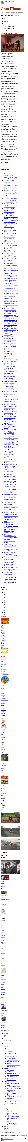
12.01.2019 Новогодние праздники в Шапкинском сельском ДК (11, 316)
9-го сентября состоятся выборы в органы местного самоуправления (11, 580)
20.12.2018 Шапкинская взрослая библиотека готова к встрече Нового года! (10, 345)
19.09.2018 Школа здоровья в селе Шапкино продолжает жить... (11, 554)
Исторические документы (14, 1088)
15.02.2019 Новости (9, 252)
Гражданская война (12, 1056)
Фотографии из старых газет (4, 1012)
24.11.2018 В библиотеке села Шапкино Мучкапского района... (10, 392)
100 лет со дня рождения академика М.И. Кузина (3, 886)
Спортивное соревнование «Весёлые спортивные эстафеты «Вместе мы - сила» (11, 518)
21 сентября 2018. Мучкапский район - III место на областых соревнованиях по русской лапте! (11, 547)
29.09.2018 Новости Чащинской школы (9, 513)
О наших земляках (12, 1058)
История (6, 1068)
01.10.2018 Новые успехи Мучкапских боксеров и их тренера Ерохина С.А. (11, 507)
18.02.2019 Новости (9, 242)
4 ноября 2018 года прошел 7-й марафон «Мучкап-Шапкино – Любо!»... (11, 439)
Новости (6, 21)
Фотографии (4, 162)
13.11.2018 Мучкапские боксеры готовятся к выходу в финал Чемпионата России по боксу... (10, 419)
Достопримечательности (13, 1061)
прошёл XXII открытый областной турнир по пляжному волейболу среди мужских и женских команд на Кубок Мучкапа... (3, 741)
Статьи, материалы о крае (14, 1096)
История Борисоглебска (13, 1075)
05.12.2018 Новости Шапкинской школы (9, 370)
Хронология (10, 1071)
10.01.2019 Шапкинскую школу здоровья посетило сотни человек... (10, 321)
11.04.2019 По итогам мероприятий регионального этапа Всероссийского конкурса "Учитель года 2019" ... (10, 183)
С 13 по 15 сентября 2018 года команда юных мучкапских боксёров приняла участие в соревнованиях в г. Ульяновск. (10, 562)
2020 (5, 593)
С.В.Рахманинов (11, 1103)
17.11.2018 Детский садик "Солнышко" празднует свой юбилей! (11, 412)
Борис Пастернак (11, 1101)
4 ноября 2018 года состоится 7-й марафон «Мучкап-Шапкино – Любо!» (10, 453)
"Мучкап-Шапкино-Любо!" (3, 695)
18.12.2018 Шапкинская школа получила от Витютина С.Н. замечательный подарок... (10, 352)
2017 (5, 603)
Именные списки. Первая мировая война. (13, 1065)
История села (10, 1070)
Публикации (7, 1036)
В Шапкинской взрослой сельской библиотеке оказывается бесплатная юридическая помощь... (10, 496)
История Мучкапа (11, 1078)
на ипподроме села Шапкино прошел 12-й (3, 792)
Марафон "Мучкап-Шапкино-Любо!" (12, 1124)
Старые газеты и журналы (14, 1086)
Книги (8, 1095)
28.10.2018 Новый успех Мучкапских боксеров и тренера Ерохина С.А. (10, 459)
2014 (5, 613)
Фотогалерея (7, 1130)
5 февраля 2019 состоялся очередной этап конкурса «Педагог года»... (10, 266)
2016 (5, 606)
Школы (9, 1063)
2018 (5, 600)
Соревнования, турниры (13, 1116)
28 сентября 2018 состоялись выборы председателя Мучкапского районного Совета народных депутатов (11, 526)
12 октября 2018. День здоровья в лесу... (9, 483)
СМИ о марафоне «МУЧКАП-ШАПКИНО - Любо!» (11, 426)
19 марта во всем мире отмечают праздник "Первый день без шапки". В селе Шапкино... (11, 176)
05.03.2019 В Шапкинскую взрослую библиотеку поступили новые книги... (11, 221)
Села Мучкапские (11, 1080)
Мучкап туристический (8, 262)
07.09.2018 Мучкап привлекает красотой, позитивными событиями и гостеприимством (11, 575)
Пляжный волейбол (12, 1118)
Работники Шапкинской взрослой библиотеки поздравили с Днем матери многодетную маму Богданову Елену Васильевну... (11, 385)
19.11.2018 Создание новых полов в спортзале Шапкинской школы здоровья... (10, 407)
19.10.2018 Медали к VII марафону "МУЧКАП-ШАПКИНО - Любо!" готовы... (10, 467)
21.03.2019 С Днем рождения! (9, 209)
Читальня (6, 1081)
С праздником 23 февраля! (11, 230)
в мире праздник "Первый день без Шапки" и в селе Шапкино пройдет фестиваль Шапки (3, 636)
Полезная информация (7, 1127)
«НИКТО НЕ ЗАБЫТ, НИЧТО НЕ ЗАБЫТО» (13, 1054)
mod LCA (5, 617)
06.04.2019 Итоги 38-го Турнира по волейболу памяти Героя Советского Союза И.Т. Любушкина (10, 193)
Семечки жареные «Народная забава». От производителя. (5, 1026)
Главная (6, 18)
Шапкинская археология (13, 1073)
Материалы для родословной (11, 1090)
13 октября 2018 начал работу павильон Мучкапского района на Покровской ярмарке (10, 478)
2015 (5, 610)
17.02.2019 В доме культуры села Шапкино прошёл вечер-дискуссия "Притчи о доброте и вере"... (10, 247)
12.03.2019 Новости (9, 212)
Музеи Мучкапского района (7, 1039)
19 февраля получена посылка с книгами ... (9, 237)
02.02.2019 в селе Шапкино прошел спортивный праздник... (11, 271)
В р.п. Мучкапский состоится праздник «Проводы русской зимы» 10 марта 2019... (11, 216)
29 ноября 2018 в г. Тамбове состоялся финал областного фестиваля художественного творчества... (10, 376)
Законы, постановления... (13, 1100)
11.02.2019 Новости (9, 257)
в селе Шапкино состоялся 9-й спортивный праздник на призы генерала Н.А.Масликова (5, 664)
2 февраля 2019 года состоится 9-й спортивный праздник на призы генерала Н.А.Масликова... (11, 302)
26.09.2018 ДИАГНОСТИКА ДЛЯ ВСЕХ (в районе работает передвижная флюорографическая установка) (10, 538)
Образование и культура (13, 1060)
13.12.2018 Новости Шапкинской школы (9, 359)
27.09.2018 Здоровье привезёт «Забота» (9, 531)
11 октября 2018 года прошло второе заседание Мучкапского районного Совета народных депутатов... (10, 489)
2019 (5, 596)
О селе (8, 1048)
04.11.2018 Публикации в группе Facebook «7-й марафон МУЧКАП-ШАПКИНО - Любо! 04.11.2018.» (10, 433)
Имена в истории (11, 1093)
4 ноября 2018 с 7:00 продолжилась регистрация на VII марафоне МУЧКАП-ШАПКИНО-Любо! (11, 446)
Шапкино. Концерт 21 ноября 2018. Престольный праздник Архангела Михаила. (11, 400)
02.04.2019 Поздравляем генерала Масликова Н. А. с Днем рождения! (11, 200)
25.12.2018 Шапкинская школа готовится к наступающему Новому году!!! (10, 339)
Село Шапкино (16, 1132)
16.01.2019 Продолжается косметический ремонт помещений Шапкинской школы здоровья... (10, 310)
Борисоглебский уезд (12, 1076)
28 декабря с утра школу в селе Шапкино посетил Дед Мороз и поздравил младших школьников (11, 331)
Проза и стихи (10, 1098)
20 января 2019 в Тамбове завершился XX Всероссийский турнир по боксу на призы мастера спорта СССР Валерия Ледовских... (11, 279)
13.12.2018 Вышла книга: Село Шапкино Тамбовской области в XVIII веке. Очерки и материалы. (10, 365)
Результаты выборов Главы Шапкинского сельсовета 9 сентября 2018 (11, 569)
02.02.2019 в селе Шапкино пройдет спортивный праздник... (11, 296)
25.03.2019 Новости (9, 207)
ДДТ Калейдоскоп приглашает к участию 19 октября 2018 (10, 472)
